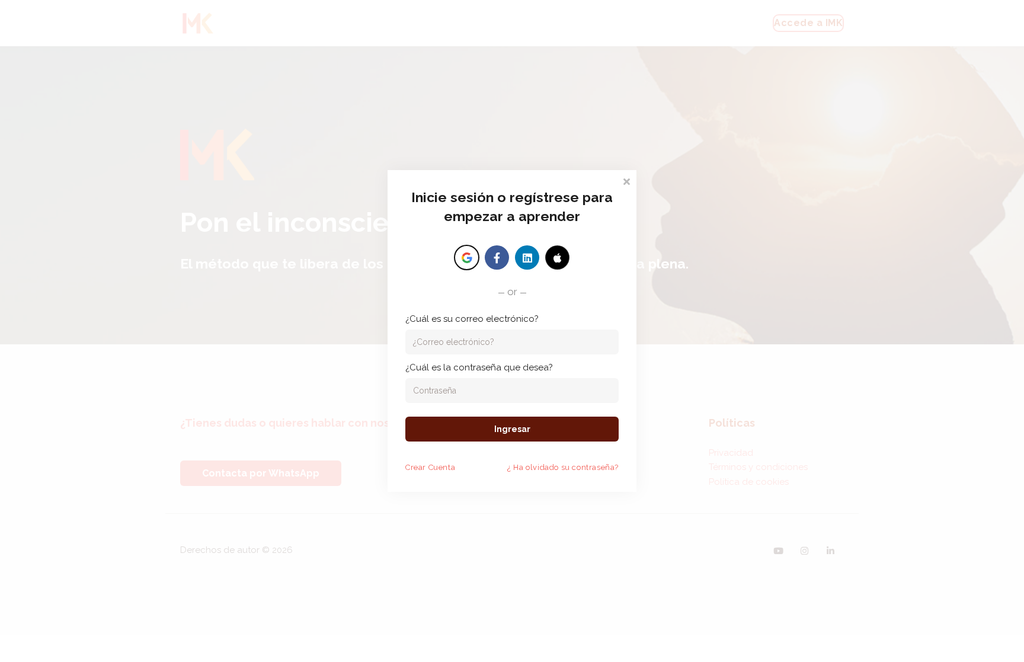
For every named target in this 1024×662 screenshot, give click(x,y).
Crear (430, 467)
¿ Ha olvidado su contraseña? (563, 467)
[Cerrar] (626, 180)
